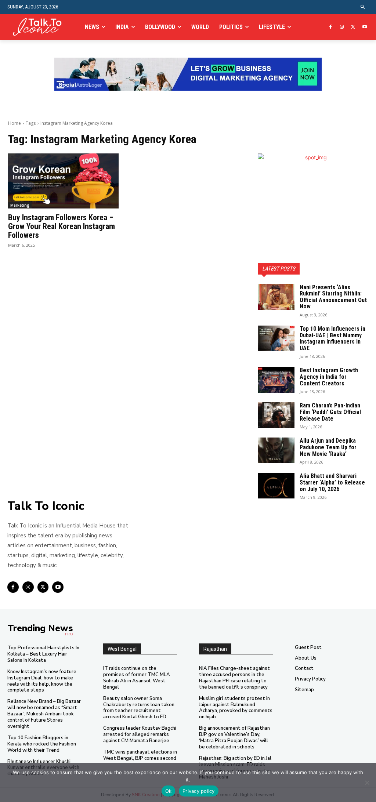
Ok (168, 791)
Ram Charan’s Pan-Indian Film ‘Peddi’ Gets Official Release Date (330, 412)
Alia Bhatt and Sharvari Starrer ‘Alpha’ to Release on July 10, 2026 (332, 482)
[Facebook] (330, 27)
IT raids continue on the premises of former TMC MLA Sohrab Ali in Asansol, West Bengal (136, 677)
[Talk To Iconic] (39, 27)
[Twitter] (353, 27)
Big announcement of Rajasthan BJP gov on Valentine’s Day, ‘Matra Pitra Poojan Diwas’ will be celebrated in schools (234, 737)
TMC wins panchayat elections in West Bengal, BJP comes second (140, 755)
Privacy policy (198, 791)
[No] (366, 782)
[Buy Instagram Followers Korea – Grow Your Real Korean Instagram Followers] (63, 181)
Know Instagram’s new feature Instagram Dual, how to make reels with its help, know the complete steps (41, 681)
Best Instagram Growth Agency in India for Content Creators (329, 377)
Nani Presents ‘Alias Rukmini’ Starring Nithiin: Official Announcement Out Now (333, 297)
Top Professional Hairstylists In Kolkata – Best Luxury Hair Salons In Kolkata (43, 654)
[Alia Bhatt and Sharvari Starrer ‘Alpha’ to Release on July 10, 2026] (276, 485)
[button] (363, 7)
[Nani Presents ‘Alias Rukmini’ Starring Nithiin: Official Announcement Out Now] (276, 297)
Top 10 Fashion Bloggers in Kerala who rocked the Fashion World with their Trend (41, 744)
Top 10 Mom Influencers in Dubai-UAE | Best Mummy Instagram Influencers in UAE (332, 338)
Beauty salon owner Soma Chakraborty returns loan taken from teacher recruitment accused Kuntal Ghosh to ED (138, 708)
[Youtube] (364, 27)
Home (14, 123)
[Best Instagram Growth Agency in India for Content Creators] (276, 380)
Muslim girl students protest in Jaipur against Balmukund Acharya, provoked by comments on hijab (235, 708)
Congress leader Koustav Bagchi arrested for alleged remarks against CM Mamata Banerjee (139, 734)
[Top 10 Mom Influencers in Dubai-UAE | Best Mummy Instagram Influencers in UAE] (276, 338)
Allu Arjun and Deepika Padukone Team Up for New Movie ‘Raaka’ (328, 447)
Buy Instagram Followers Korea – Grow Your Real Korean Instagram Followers (61, 226)
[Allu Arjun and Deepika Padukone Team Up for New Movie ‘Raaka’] (276, 450)
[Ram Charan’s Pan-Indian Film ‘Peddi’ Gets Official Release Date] (276, 415)
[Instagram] (342, 27)
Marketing (19, 205)
